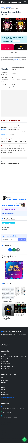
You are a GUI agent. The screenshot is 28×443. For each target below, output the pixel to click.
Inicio (2, 7)
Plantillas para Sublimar (12, 2)
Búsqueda (5, 361)
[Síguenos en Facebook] (2, 344)
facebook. (4, 134)
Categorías (6, 359)
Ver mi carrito (14, 52)
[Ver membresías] (14, 270)
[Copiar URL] (18, 250)
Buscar (23, 239)
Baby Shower (5, 394)
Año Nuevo (5, 389)
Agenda (4, 382)
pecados (12, 222)
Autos (3, 392)
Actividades (5, 380)
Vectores (8, 7)
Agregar (7, 48)
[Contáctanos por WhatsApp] (5, 344)
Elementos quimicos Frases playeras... (20, 301)
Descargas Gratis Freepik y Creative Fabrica (15, 356)
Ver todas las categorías (8, 397)
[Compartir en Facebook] (10, 250)
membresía (4, 129)
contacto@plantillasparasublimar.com (13, 408)
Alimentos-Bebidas (6, 385)
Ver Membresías (9, 213)
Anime (3, 387)
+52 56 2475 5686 (7, 413)
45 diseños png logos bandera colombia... (6, 318)
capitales (7, 222)
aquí (19, 60)
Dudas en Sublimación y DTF (11, 366)
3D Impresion (5, 377)
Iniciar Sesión (6, 368)
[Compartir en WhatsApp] (14, 250)
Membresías (6, 364)
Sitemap (21, 438)
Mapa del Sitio (4, 424)
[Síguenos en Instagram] (9, 344)
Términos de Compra (6, 422)
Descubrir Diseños (9, 209)
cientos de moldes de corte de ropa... (7, 300)
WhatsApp (15, 59)
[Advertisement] (14, 103)
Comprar (20, 48)
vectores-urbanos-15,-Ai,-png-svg (19, 314)
